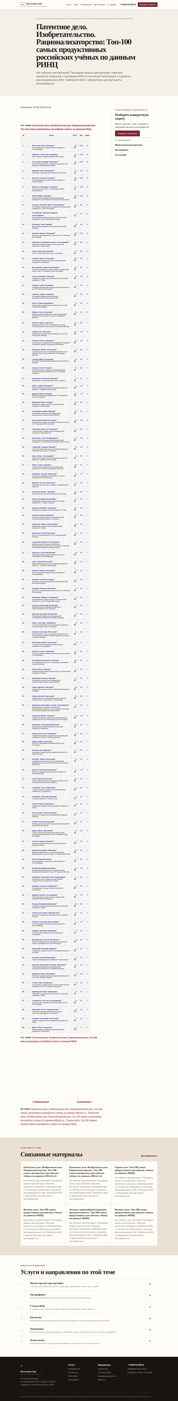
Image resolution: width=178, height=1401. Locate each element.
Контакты (102, 1380)
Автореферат (73, 1380)
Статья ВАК (73, 1376)
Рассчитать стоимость (147, 4)
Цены (76, 5)
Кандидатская (74, 1369)
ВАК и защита (99, 5)
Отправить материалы (127, 133)
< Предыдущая (40, 1101)
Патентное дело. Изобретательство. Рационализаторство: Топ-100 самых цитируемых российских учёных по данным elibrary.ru (61, 1116)
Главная (39, 18)
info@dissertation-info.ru (137, 1369)
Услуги (68, 5)
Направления (86, 5)
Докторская (73, 1372)
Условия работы (104, 1372)
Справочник (103, 1369)
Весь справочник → (149, 1156)
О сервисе (112, 5)
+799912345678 (128, 4)
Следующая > (84, 1101)
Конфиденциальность (107, 1376)
